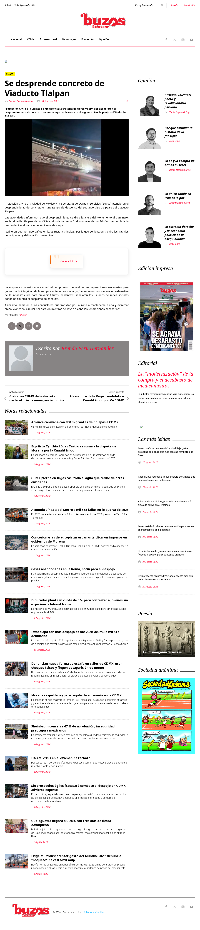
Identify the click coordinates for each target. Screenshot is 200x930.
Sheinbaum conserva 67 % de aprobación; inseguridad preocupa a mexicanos (73, 728)
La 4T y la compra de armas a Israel (180, 163)
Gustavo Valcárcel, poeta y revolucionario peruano (178, 101)
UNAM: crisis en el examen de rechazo (60, 758)
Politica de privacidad (93, 912)
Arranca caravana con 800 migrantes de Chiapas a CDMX (74, 422)
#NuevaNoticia (68, 261)
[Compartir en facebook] (12, 326)
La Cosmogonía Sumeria (162, 652)
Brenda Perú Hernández (21, 100)
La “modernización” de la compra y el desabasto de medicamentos (165, 380)
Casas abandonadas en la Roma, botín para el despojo (73, 569)
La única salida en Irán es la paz (178, 196)
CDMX (30, 39)
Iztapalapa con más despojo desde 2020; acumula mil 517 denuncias (75, 634)
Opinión (104, 39)
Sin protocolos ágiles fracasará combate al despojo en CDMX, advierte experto (79, 788)
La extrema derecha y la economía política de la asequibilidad (179, 233)
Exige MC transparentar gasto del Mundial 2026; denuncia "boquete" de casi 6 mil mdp (76, 858)
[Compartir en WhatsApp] (28, 326)
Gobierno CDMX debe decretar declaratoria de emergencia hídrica (36, 398)
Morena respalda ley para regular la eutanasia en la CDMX (76, 695)
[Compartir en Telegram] (37, 326)
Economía (87, 39)
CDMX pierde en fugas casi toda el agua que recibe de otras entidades (77, 480)
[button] (19, 61)
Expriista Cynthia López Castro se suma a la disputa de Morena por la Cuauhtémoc (73, 448)
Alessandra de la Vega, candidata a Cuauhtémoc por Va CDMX (97, 398)
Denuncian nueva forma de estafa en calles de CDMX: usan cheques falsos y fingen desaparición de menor (76, 665)
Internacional (48, 39)
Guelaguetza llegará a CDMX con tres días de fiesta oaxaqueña (71, 823)
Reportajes (69, 39)
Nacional (16, 39)
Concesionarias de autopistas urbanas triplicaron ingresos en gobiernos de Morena (79, 539)
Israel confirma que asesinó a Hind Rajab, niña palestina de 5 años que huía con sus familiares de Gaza (165, 452)
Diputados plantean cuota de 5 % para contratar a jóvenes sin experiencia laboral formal (79, 602)
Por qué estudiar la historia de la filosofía (178, 132)
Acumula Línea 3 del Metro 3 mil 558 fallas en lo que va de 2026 (79, 510)
